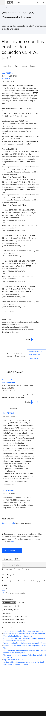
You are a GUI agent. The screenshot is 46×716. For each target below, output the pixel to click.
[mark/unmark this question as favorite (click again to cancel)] (3, 339)
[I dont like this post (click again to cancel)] (37, 339)
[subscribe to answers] (3, 588)
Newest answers (34, 355)
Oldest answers (34, 358)
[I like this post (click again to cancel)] (33, 339)
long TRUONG (7, 73)
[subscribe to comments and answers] (3, 593)
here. (13, 542)
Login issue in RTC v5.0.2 (13, 660)
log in (13, 523)
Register (5, 523)
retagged (5, 79)
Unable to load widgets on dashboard (17, 636)
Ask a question (9, 550)
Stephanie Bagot (8, 382)
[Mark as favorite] (3, 339)
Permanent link (7, 380)
